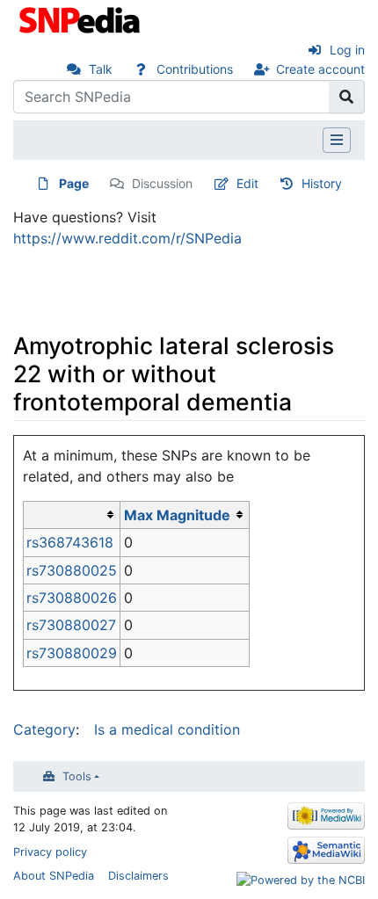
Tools (76, 776)
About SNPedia (53, 875)
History (322, 183)
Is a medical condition (167, 729)
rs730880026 (71, 597)
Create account (320, 69)
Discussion (162, 183)
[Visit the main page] (81, 18)
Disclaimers (138, 875)
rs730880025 (71, 570)
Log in (347, 49)
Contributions (194, 69)
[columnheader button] (72, 514)
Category (44, 729)
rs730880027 (71, 625)
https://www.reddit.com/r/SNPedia (127, 238)
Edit (247, 183)
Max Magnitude (177, 515)
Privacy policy (50, 852)
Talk (101, 69)
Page (74, 183)
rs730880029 (71, 653)
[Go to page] (347, 96)
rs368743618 (69, 542)
